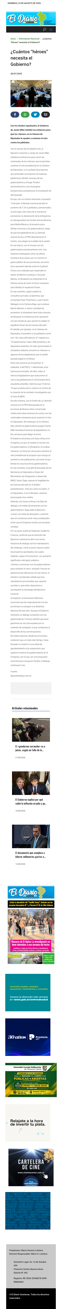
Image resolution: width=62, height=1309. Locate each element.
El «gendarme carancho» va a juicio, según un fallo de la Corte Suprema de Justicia (30, 750)
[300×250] (27, 1141)
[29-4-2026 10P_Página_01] (31, 966)
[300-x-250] (27, 1010)
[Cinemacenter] (31, 1167)
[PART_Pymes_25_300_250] (27, 1055)
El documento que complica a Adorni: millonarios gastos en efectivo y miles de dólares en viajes (30, 858)
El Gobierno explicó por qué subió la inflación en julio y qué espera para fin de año (30, 803)
